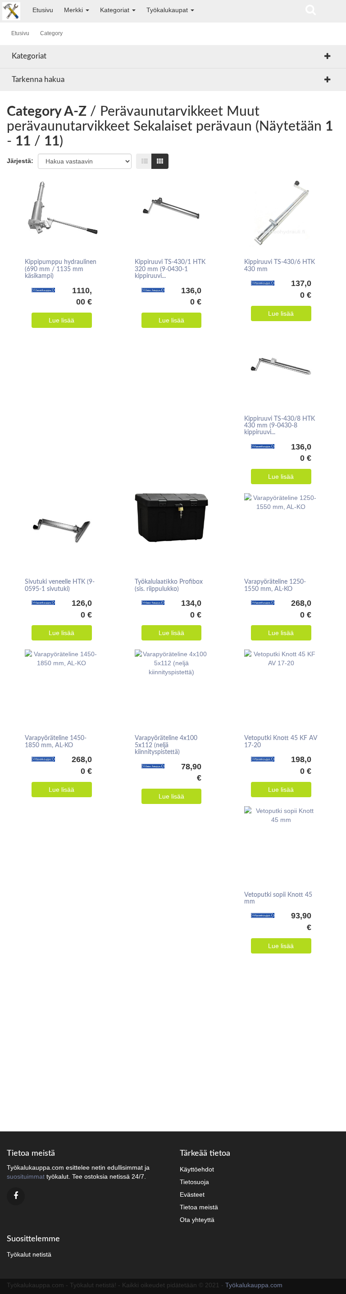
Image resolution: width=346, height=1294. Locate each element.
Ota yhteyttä (197, 1219)
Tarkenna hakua (38, 79)
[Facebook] (16, 1196)
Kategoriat (115, 10)
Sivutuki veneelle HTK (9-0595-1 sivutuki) (60, 585)
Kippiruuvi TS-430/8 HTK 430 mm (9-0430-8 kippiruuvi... (279, 426)
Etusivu (42, 10)
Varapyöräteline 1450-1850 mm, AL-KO (55, 741)
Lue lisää (61, 320)
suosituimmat (26, 1176)
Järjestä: (20, 160)
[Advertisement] (173, 1046)
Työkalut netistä (29, 1254)
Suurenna (58, 199)
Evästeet (192, 1194)
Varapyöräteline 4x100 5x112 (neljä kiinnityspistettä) (166, 745)
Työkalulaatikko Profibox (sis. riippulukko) (169, 585)
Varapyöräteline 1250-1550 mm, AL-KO (275, 585)
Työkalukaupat (168, 10)
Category (51, 33)
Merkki (74, 10)
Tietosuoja (194, 1181)
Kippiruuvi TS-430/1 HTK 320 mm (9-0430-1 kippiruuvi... (170, 269)
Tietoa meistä (199, 1207)
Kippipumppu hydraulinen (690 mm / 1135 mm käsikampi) (60, 269)
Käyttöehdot (197, 1169)
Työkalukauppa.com (253, 1285)
